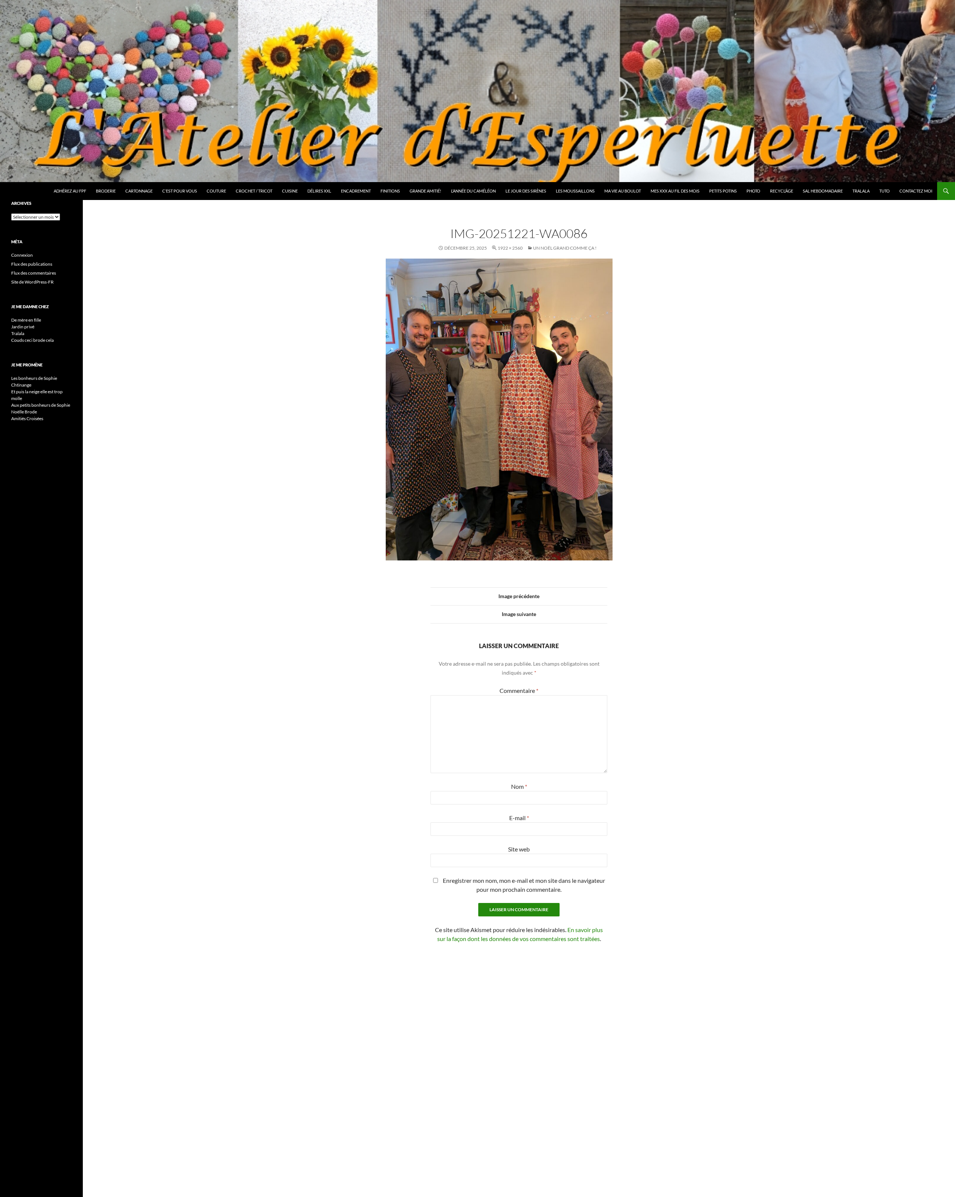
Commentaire (519, 690)
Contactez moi (915, 190)
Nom (519, 786)
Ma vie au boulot (622, 190)
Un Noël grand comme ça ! (565, 248)
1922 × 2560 (510, 248)
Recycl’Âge (781, 190)
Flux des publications (31, 264)
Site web (519, 849)
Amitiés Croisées (27, 418)
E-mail (519, 817)
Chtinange (21, 385)
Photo (753, 190)
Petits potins (723, 190)
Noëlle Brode (24, 412)
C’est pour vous (179, 190)
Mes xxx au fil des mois (675, 190)
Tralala (861, 190)
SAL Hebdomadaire (823, 190)
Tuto (884, 190)
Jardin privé (22, 326)
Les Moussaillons (575, 190)
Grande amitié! (425, 190)
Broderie (106, 190)
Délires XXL (319, 190)
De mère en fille (26, 320)
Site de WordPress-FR (32, 282)
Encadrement (356, 190)
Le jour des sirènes (525, 190)
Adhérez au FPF (70, 190)
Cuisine (290, 190)
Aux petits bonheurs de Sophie (40, 405)
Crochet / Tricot (254, 190)
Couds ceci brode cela (32, 340)
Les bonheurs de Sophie (34, 378)
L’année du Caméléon (473, 190)
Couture (216, 190)
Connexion (22, 255)
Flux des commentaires (33, 273)
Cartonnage (139, 190)
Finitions (390, 190)
